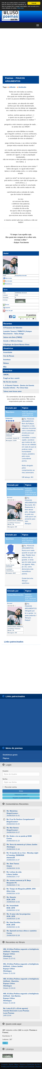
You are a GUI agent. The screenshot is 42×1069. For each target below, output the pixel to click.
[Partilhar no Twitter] (14, 316)
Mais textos (8, 278)
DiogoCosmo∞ (12, 813)
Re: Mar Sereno (13, 828)
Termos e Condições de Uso (30, 1064)
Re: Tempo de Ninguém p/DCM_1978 (21, 889)
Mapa (16, 1064)
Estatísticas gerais (10, 755)
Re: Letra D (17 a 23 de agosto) (15, 1008)
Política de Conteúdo (26, 1066)
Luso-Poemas (8, 1013)
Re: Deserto (11, 897)
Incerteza (6, 359)
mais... (5, 1043)
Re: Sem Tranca (13, 864)
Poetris (38, 1066)
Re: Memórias (12, 811)
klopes (9, 866)
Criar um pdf (8, 310)
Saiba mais (20, 8)
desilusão (22, 87)
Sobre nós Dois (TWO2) (12, 337)
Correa (9, 838)
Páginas (6, 758)
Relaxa (6, 363)
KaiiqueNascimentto (15, 489)
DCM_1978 (11, 899)
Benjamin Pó (12, 883)
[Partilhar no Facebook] (10, 316)
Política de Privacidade (9, 1066)
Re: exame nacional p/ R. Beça (19, 880)
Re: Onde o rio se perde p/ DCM (19, 836)
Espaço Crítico (9, 954)
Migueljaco (10, 412)
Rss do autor (8, 281)
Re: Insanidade (13, 905)
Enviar (7, 304)
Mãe (5, 367)
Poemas (9, 78)
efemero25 (11, 857)
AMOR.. (6, 374)
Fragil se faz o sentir (11, 378)
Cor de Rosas (8, 356)
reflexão (12, 87)
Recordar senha (11, 787)
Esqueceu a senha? (21, 795)
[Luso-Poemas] (21, 15)
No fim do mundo (10, 382)
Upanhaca (10, 539)
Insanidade (7, 352)
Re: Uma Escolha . (14, 922)
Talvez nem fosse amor (12, 391)
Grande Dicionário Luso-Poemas (16, 1011)
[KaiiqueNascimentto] (21, 265)
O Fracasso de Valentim (12, 328)
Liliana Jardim (12, 874)
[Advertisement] (21, 52)
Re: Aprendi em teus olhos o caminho (22, 931)
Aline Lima (11, 891)
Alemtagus (11, 847)
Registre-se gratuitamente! (21, 798)
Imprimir (7, 307)
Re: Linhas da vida (14, 872)
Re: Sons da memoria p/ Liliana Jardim (22, 844)
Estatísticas (8, 283)
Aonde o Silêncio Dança (12, 341)
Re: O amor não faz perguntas (18, 914)
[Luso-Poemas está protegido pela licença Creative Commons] (7, 1056)
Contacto (4, 1064)
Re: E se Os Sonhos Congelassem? (21, 819)
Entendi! (34, 3)
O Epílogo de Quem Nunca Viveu (16, 344)
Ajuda (11, 1064)
